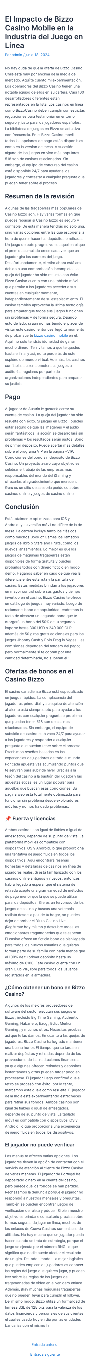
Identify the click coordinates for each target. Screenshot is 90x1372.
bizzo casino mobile (51, 335)
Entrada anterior (45, 1345)
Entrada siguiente (45, 1354)
